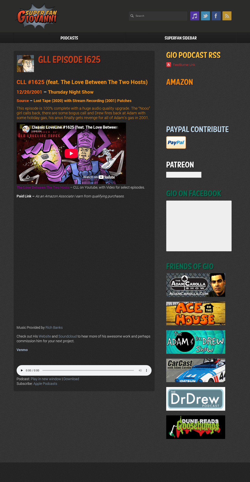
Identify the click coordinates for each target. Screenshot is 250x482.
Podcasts (69, 38)
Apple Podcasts (45, 383)
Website (45, 336)
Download (71, 378)
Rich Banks (54, 327)
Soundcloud (67, 336)
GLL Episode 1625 (69, 60)
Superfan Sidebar (181, 38)
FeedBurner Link (184, 65)
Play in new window (46, 378)
